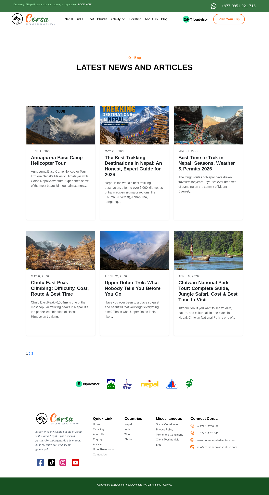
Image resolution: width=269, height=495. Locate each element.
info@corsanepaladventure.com (217, 447)
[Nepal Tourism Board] (128, 384)
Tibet (90, 19)
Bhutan (102, 19)
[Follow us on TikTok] (51, 463)
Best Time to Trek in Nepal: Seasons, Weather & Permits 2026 (206, 163)
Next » (254, 247)
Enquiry (97, 439)
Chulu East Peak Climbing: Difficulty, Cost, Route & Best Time (60, 288)
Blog (164, 19)
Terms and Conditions (169, 434)
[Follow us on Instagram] (63, 463)
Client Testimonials (167, 439)
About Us (151, 19)
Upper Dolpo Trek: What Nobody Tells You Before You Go (132, 288)
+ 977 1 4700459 (208, 426)
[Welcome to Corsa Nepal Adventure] (33, 19)
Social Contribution (167, 424)
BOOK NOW (84, 4)
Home (96, 424)
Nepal (69, 19)
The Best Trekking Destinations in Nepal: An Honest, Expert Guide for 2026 (133, 166)
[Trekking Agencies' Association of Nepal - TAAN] (189, 384)
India (79, 19)
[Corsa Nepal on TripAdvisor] (190, 19)
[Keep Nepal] (111, 384)
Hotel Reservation (104, 449)
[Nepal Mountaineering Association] (172, 384)
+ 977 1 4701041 (208, 433)
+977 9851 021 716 (239, 6)
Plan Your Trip (229, 19)
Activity (115, 19)
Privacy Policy (164, 429)
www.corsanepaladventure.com (216, 440)
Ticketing (135, 19)
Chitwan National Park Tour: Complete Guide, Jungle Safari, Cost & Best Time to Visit (207, 291)
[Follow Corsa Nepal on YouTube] (75, 463)
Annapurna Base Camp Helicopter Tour (57, 160)
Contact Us (100, 454)
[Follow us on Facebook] (40, 463)
